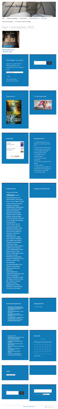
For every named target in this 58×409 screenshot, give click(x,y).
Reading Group (16, 260)
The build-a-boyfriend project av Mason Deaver (15, 344)
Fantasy (20, 227)
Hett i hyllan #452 (11, 335)
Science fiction (16, 266)
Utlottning (18, 281)
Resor (20, 264)
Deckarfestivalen (11, 222)
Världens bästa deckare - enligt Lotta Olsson (16, 347)
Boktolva (8, 214)
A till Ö (17, 195)
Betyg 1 (8, 201)
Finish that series (11, 235)
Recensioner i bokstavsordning (23, 21)
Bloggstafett (9, 205)
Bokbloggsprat (19, 207)
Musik (13, 253)
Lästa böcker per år (34, 18)
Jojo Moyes (10, 150)
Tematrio (9, 277)
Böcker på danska (16, 216)
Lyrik (12, 247)
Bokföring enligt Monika (13, 311)
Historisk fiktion (16, 242)
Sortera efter (38, 394)
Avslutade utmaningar (12, 18)
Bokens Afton (10, 210)
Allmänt (10, 195)
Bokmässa (16, 210)
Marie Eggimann (11, 319)
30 (37, 352)
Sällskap (9, 143)
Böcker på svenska (17, 220)
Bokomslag (9, 212)
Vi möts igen (9, 288)
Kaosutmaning (10, 246)
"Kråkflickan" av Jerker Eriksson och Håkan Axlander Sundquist (16, 338)
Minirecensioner (11, 251)
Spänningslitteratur (12, 271)
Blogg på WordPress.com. (29, 406)
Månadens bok (19, 253)
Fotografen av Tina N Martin (14, 353)
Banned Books (10, 197)
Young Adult (17, 288)
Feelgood (18, 229)
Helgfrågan (18, 238)
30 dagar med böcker (12, 192)
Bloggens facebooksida (41, 189)
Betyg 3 (17, 201)
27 (47, 350)
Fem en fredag (10, 231)
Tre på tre (15, 279)
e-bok (12, 226)
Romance (9, 266)
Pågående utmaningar (7, 21)
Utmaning (9, 282)
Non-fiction (9, 255)
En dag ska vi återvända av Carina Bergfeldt (15, 342)
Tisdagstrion (15, 277)
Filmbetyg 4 (9, 233)
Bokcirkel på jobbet (16, 209)
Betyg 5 (10, 203)
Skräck (8, 268)
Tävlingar (11, 281)
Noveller (8, 258)
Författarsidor (23, 18)
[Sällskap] (22, 146)
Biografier (20, 203)
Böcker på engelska (12, 218)
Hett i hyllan (10, 240)
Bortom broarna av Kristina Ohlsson (14, 352)
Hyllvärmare (9, 244)
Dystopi (8, 226)
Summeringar (17, 273)
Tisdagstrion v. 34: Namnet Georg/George (16, 318)
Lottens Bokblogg (16, 6)
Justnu (15, 244)
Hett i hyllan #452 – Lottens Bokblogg (14, 314)
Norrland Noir (17, 256)
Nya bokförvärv (16, 258)
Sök (35, 60)
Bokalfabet (16, 205)
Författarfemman (11, 236)
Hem (3, 18)
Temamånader (14, 275)
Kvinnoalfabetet (19, 246)
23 (37, 350)
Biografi (14, 203)
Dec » (39, 355)
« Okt (35, 355)
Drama (18, 224)
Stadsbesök (9, 273)
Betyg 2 (13, 201)
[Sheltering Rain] (22, 152)
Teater (8, 275)
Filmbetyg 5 (17, 233)
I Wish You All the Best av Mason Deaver (14, 309)
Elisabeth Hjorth (11, 144)
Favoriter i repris (11, 229)
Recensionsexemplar (12, 264)
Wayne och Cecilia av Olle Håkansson (15, 315)
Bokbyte (8, 209)
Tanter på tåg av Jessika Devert (15, 354)
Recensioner (10, 262)
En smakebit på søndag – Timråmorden (15, 320)
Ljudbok (8, 247)
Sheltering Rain (11, 148)
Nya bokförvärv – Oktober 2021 (9, 51)
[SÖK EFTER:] (43, 391)
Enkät (16, 226)
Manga (21, 249)
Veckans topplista (17, 286)
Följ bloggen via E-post (14, 60)
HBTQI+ (12, 238)
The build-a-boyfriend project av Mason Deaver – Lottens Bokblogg (15, 307)
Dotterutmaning (10, 224)
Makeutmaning (14, 249)
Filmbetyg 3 (18, 231)
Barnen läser (19, 199)
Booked (14, 214)
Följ (9, 76)
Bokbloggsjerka (10, 207)
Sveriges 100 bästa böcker (13, 339)
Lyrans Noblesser (12, 317)
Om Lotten (44, 18)
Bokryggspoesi (17, 212)
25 (42, 350)
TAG (22, 273)
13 (47, 345)
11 (42, 345)
